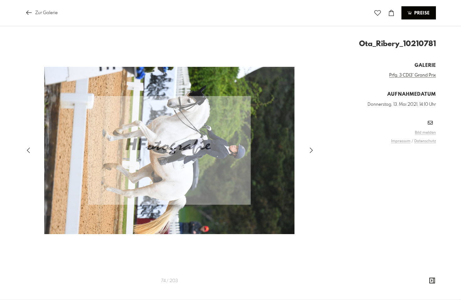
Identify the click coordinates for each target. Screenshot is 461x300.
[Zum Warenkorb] (391, 13)
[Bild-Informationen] (432, 281)
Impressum (401, 141)
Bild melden (425, 133)
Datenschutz (425, 141)
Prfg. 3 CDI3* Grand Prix (412, 75)
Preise (421, 13)
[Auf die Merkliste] (377, 13)
